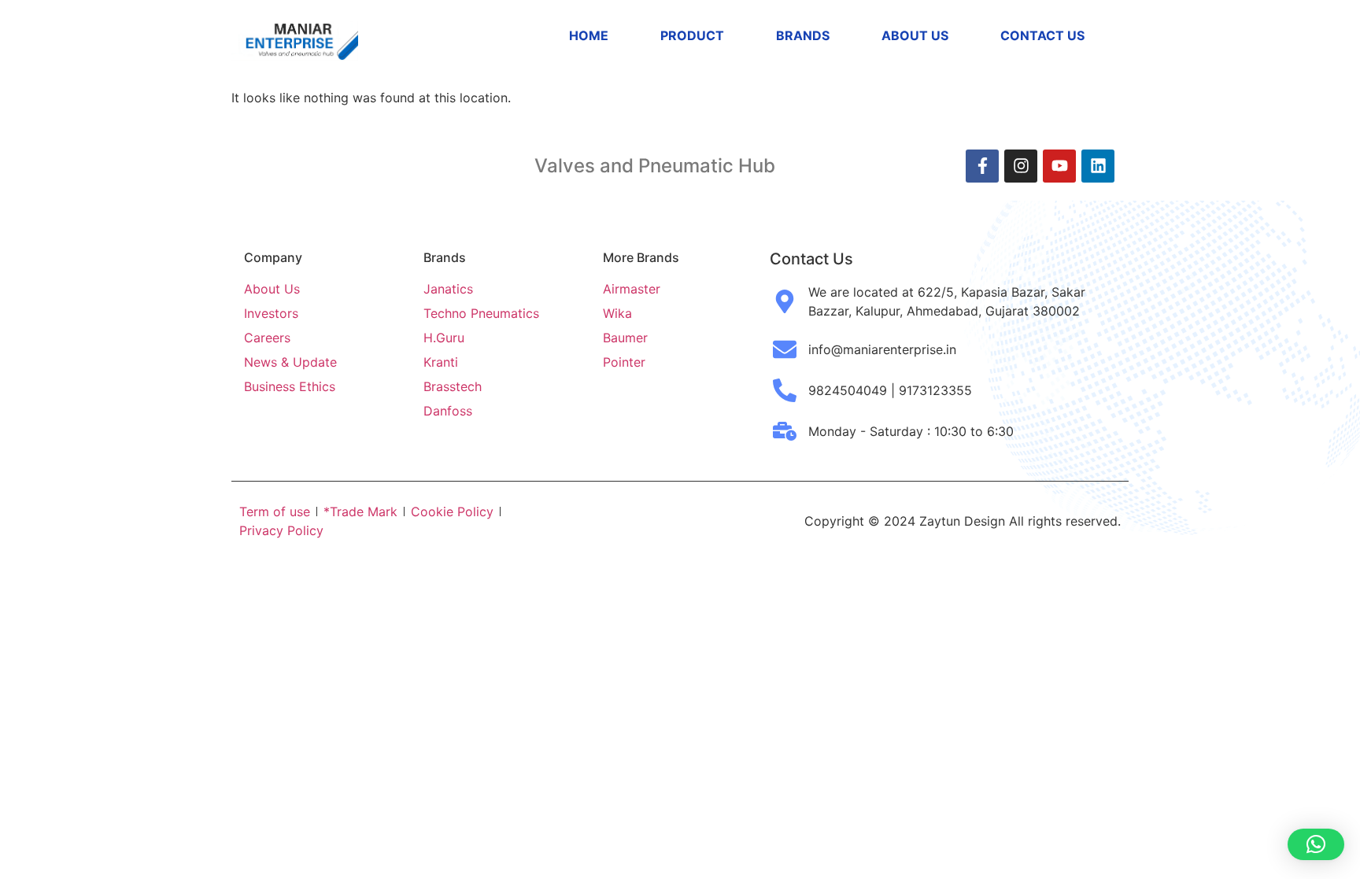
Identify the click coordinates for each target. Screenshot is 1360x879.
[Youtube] (1059, 166)
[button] (1316, 844)
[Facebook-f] (982, 166)
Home (588, 35)
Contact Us (1042, 35)
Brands (803, 35)
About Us (914, 35)
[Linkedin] (1097, 166)
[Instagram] (1020, 166)
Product (692, 35)
